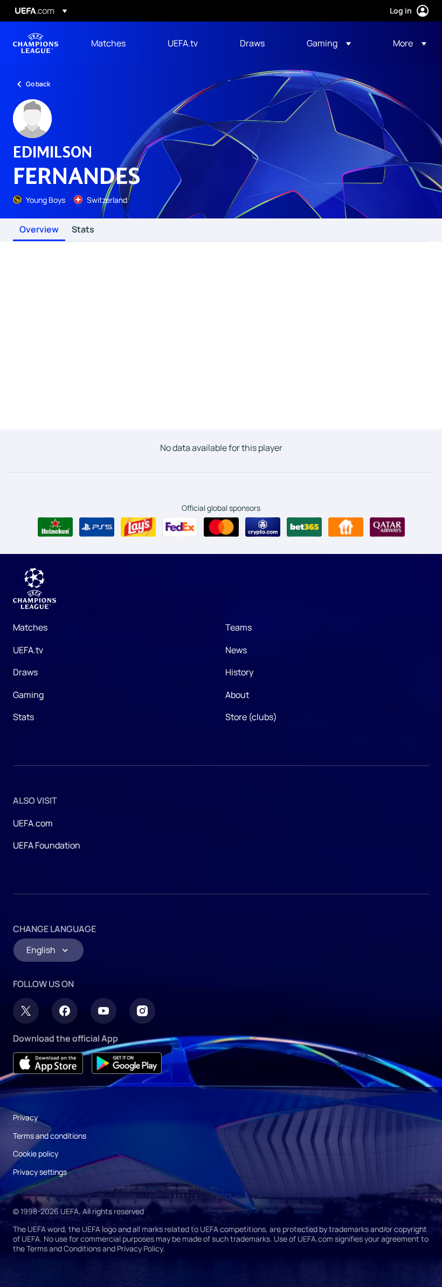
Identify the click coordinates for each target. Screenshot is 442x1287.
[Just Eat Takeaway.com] (345, 527)
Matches (30, 627)
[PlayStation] (96, 527)
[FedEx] (179, 527)
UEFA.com (33, 823)
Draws (25, 672)
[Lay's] (138, 527)
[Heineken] (55, 527)
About (237, 695)
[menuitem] (116, 43)
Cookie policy (35, 1153)
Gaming (28, 695)
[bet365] (304, 527)
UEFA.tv (28, 650)
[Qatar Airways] (387, 527)
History (239, 672)
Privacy (25, 1117)
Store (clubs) (251, 717)
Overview (39, 230)
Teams (238, 627)
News (236, 650)
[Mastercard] (221, 527)
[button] (329, 43)
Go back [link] (38, 83)
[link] (108, 43)
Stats (83, 230)
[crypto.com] (262, 527)
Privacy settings (40, 1172)
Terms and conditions (49, 1136)
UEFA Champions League (35, 43)
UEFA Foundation (46, 845)
